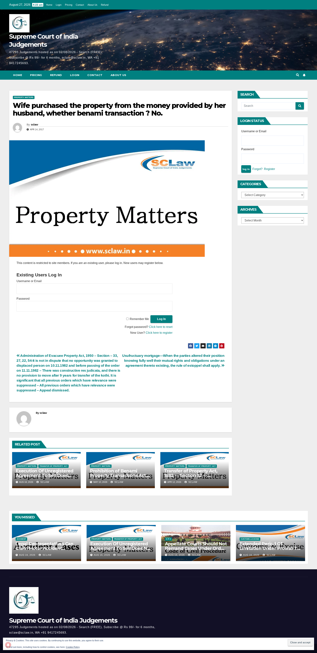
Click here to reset (160, 326)
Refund (104, 4)
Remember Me (139, 319)
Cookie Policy (73, 647)
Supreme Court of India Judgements (63, 620)
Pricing (68, 4)
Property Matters (23, 97)
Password (23, 298)
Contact (80, 4)
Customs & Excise (250, 539)
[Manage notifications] (8, 645)
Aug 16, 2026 (27, 555)
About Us (92, 4)
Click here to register (159, 332)
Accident (21, 539)
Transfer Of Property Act (53, 466)
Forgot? (257, 169)
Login (58, 4)
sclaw (34, 124)
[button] (297, 75)
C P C (168, 539)
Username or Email (29, 281)
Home (49, 4)
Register (269, 169)
